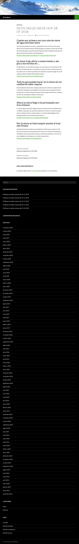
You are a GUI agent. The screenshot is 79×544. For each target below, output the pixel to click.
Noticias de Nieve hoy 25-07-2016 (27, 157)
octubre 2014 (7, 421)
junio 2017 (6, 310)
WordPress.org (7, 533)
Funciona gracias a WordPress (10, 541)
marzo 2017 (6, 321)
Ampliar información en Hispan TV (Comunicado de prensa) (36, 55)
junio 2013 (6, 473)
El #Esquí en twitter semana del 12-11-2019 (16, 201)
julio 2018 (6, 269)
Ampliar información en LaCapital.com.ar (30, 76)
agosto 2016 (6, 345)
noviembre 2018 (8, 255)
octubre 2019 (7, 231)
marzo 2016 (6, 362)
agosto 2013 (6, 470)
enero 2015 (6, 411)
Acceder (5, 522)
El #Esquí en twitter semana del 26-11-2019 (16, 194)
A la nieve (6, 17)
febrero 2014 (7, 449)
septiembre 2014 (8, 425)
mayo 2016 (6, 355)
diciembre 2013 (7, 456)
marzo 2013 (6, 483)
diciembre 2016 (7, 331)
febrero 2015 (7, 407)
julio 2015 (6, 390)
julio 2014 (6, 431)
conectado (34, 171)
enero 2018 (6, 286)
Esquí (4, 506)
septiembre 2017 (8, 300)
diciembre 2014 (7, 414)
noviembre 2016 (8, 335)
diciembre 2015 (7, 373)
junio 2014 (6, 435)
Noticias (19, 25)
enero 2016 (6, 369)
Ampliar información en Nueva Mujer (29, 97)
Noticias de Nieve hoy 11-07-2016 (27, 150)
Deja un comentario (43, 35)
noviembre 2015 (8, 376)
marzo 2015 (6, 404)
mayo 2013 (6, 476)
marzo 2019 (6, 241)
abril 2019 (6, 238)
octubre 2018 (7, 259)
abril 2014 (6, 442)
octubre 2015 (7, 380)
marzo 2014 (6, 445)
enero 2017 (6, 328)
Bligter (31, 35)
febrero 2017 (7, 324)
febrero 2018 (7, 283)
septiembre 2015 (8, 383)
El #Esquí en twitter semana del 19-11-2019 (16, 198)
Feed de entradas (8, 526)
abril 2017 (6, 317)
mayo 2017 (6, 314)
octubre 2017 (7, 297)
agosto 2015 (6, 387)
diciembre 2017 (7, 290)
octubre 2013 (7, 463)
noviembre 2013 (8, 459)
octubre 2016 (7, 338)
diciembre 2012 (7, 494)
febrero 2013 (7, 487)
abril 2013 (6, 480)
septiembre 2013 (8, 466)
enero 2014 (6, 452)
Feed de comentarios (9, 529)
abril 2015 (6, 400)
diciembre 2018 (7, 252)
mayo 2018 (6, 272)
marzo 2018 (6, 279)
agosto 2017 (6, 304)
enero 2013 (6, 490)
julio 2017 (6, 307)
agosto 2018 (6, 266)
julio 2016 (6, 349)
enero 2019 (6, 248)
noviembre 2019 (8, 227)
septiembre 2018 (8, 262)
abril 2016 (6, 359)
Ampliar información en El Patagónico (29, 138)
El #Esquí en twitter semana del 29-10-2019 (16, 208)
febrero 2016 (7, 366)
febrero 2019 (7, 245)
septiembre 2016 (8, 342)
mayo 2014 (6, 438)
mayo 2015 (6, 397)
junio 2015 (6, 393)
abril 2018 (6, 276)
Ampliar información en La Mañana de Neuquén (32, 118)
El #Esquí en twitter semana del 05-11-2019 (16, 205)
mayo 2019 (6, 234)
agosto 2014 (6, 428)
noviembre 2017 (8, 293)
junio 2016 (6, 352)
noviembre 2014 (8, 418)
